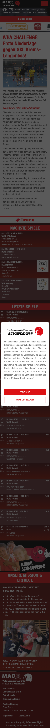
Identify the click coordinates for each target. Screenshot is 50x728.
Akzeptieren (25, 392)
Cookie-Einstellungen (25, 400)
